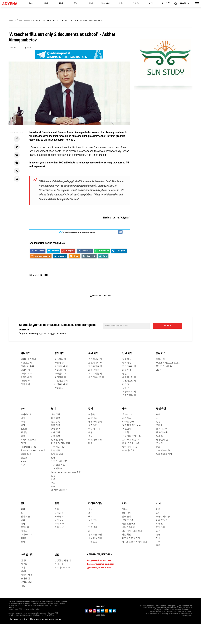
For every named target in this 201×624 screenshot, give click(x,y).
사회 (23, 422)
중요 (76, 3)
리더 (158, 513)
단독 (158, 538)
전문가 (24, 443)
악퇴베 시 (25, 384)
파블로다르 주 (95, 370)
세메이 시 (160, 359)
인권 (53, 458)
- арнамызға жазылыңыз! (76, 232)
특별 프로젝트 (129, 524)
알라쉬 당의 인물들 (131, 425)
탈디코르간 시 (129, 366)
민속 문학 (126, 517)
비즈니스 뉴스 (95, 440)
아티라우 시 (26, 377)
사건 (151, 3)
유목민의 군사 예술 (131, 436)
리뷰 (158, 531)
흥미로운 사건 (95, 535)
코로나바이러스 (62, 568)
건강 (158, 509)
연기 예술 (25, 517)
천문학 (24, 564)
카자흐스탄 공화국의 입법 (134, 542)
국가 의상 (59, 524)
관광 (90, 432)
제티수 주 (127, 370)
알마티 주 (127, 363)
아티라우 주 (26, 374)
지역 (158, 542)
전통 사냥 (59, 527)
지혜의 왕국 (26, 575)
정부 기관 (55, 450)
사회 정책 (55, 436)
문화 (23, 503)
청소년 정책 (57, 422)
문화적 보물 (162, 432)
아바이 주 (160, 370)
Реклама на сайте (19, 619)
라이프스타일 (95, 503)
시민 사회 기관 (58, 447)
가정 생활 (93, 527)
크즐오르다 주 (129, 395)
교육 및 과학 (27, 554)
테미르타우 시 (61, 384)
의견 (23, 436)
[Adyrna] (10, 3)
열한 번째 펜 (162, 440)
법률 (53, 476)
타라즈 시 (127, 384)
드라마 (159, 425)
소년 (90, 509)
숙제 (90, 517)
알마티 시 (127, 359)
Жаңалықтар (24, 21)
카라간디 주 (60, 374)
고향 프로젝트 (129, 520)
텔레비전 (25, 527)
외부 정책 (55, 418)
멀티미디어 (26, 454)
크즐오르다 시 (129, 392)
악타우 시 (25, 370)
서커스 (24, 531)
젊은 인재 (126, 513)
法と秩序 (166, 3)
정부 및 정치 (57, 440)
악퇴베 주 (25, 381)
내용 (23, 586)
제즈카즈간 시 (61, 381)
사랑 (90, 524)
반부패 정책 (94, 429)
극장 (23, 520)
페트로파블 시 (95, 374)
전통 (56, 509)
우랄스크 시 (26, 363)
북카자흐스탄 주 (96, 377)
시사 (46, 3)
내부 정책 (55, 414)
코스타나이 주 (95, 363)
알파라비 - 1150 (129, 447)
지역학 (125, 432)
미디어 (24, 538)
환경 (158, 545)
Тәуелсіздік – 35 (28, 447)
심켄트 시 (127, 374)
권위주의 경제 (95, 422)
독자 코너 (93, 520)
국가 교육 (59, 520)
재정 (90, 443)
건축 (23, 542)
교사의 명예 (26, 582)
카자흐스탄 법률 (59, 461)
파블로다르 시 (95, 366)
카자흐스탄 (26, 414)
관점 (158, 535)
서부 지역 (25, 353)
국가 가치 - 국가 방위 (132, 531)
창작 (158, 414)
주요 (53, 483)
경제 (91, 3)
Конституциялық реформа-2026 (66, 472)
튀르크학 (126, 429)
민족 (121, 3)
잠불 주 (125, 388)
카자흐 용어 (162, 520)
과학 (23, 568)
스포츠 (136, 3)
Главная (12, 21)
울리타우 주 (60, 377)
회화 (23, 509)
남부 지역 (127, 353)
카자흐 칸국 (128, 422)
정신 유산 (105, 3)
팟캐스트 (160, 527)
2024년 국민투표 (59, 490)
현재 (61, 3)
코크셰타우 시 (61, 366)
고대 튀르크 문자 (130, 440)
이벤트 (159, 524)
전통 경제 (93, 414)
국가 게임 (59, 513)
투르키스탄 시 (129, 381)
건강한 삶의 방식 (62, 561)
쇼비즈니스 (26, 535)
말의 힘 (159, 436)
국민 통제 (93, 425)
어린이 (125, 509)
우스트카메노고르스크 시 (168, 363)
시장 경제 (93, 418)
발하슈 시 (59, 388)
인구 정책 (55, 432)
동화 (158, 447)
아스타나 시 (60, 359)
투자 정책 (55, 425)
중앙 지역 (59, 353)
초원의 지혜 (162, 429)
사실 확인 (126, 535)
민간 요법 (59, 564)
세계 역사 (127, 418)
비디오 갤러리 (129, 527)
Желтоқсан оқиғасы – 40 (33, 450)
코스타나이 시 (95, 359)
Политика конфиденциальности (45, 619)
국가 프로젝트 (58, 465)
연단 (53, 486)
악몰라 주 (59, 363)
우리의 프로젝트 (28, 440)
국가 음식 (59, 517)
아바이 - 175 (128, 450)
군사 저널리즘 (95, 538)
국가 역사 (127, 414)
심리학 (24, 561)
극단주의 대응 (163, 517)
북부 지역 (93, 353)
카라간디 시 (60, 370)
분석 (90, 436)
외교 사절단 (57, 468)
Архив (23, 461)
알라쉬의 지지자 (164, 454)
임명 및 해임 (57, 454)
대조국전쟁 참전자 (131, 538)
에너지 (24, 571)
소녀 (90, 513)
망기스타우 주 (27, 366)
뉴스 (31, 3)
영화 (23, 524)
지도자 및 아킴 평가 (60, 443)
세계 (23, 418)
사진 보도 (93, 542)
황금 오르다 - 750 (130, 443)
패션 (90, 531)
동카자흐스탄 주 (164, 366)
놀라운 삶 (25, 579)
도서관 (159, 443)
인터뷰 (24, 432)
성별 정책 (55, 429)
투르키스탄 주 (129, 377)
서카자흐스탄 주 (28, 359)
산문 (158, 422)
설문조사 (25, 458)
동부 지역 (161, 353)
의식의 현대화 (163, 450)
